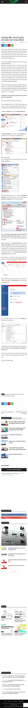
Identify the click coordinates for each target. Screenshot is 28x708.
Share (4, 42)
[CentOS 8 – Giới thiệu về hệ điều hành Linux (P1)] (21, 628)
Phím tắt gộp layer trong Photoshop (21, 412)
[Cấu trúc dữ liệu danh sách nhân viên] (4, 567)
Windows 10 (17, 617)
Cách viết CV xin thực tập (15, 434)
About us (10, 701)
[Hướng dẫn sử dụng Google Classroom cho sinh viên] (4, 555)
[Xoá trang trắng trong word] (4, 456)
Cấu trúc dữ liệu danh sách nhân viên (16, 565)
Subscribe (23, 517)
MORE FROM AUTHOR (17, 418)
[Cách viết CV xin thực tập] (4, 436)
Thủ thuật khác (12, 34)
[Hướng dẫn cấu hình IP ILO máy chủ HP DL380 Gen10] (7, 628)
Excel (2, 449)
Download (3, 444)
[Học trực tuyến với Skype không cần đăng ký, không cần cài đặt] (4, 423)
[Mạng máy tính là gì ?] (14, 536)
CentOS (16, 631)
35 (14, 544)
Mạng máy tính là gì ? (8, 542)
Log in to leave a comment (14, 469)
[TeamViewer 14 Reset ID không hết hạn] (4, 442)
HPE (2, 631)
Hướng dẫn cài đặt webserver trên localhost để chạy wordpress (20, 620)
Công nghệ (4, 424)
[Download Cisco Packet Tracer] (7, 613)
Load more (13, 571)
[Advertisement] (14, 18)
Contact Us (15, 701)
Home (2, 34)
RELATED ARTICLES (6, 418)
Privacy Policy (21, 701)
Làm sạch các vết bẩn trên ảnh (7, 412)
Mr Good (4, 544)
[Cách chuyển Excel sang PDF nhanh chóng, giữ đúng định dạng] (4, 449)
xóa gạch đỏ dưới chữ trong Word (8, 395)
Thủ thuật (7, 34)
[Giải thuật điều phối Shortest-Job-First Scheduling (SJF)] (4, 548)
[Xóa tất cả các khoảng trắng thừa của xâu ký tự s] (4, 561)
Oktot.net (7, 91)
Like (25, 514)
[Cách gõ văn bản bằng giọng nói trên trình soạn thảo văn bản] (4, 429)
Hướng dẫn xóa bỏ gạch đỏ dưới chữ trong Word (15, 394)
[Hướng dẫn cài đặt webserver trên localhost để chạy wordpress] (21, 613)
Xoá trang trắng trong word (16, 454)
